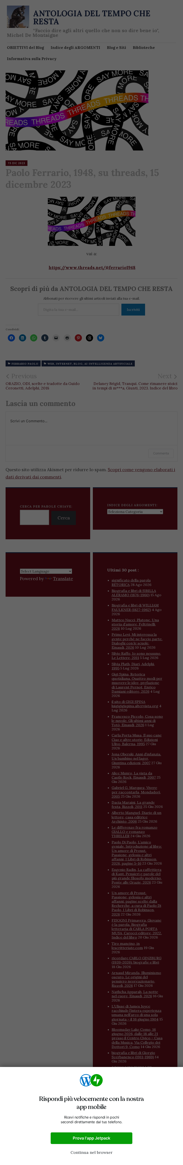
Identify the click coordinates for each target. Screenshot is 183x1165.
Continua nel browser (91, 1152)
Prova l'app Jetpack (91, 1138)
